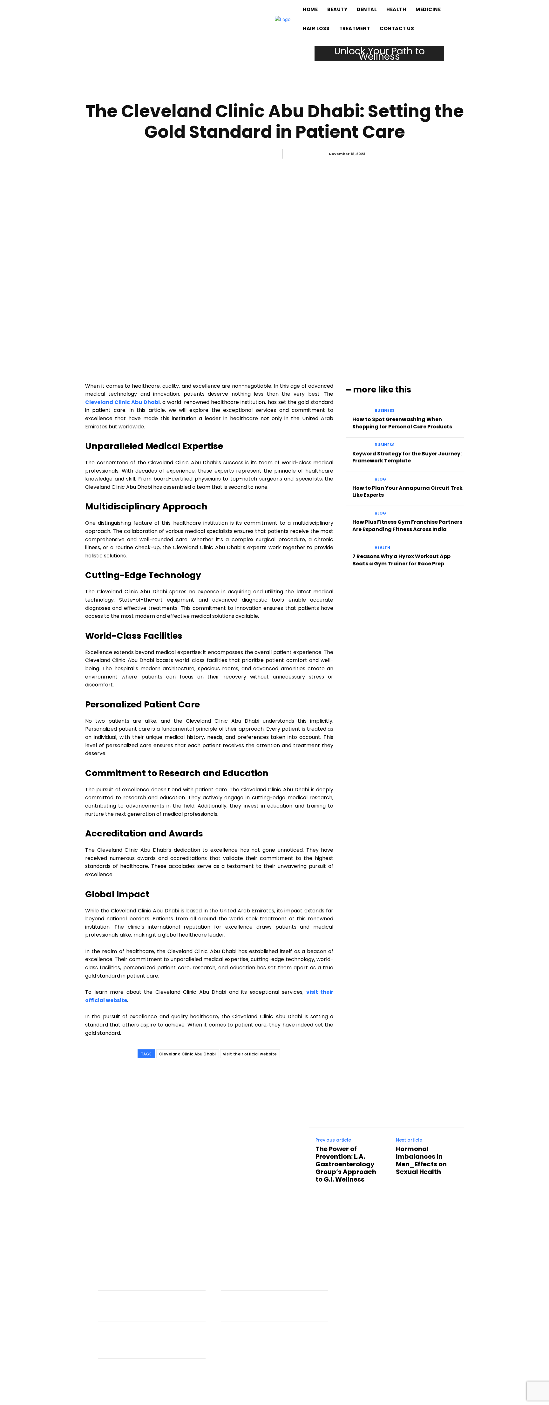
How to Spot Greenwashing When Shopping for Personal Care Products (402, 423)
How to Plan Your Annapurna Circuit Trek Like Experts (407, 491)
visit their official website (250, 1054)
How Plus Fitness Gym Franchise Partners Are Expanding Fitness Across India (407, 525)
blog (380, 479)
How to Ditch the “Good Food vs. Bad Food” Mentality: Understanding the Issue (148, 1343)
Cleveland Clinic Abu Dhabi (187, 1054)
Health (388, 151)
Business (385, 411)
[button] (487, 19)
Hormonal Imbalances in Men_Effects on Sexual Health (421, 1160)
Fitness (133, 1298)
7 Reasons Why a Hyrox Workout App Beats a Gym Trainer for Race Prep (401, 560)
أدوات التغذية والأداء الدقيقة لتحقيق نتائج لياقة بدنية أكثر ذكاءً (154, 1309)
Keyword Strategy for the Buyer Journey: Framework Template (407, 457)
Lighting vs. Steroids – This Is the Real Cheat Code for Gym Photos (149, 1377)
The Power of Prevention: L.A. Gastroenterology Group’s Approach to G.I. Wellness (345, 1164)
